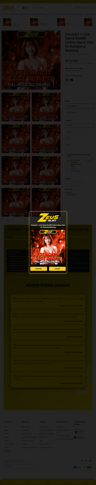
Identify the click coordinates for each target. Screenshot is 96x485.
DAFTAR (39, 269)
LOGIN (57, 269)
